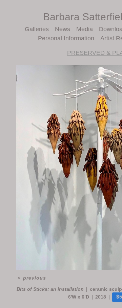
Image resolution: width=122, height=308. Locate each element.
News (62, 29)
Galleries (37, 29)
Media (84, 29)
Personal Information (66, 38)
